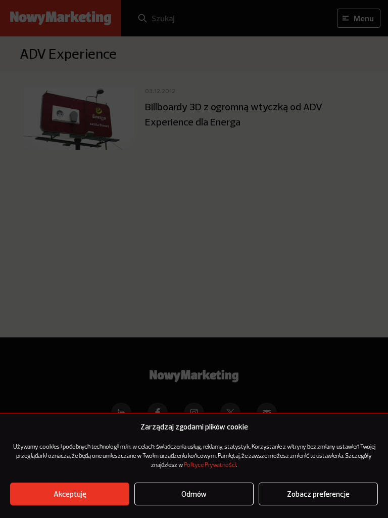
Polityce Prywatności (210, 465)
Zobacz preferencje (318, 494)
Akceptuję (70, 494)
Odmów (194, 494)
